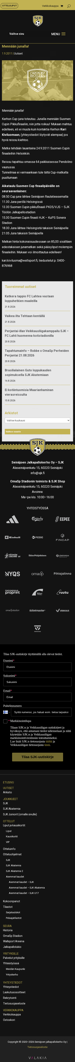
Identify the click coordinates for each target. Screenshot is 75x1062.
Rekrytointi (9, 997)
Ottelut (9, 821)
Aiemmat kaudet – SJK (21, 882)
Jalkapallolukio (12, 946)
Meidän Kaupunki (15, 969)
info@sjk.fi (38, 473)
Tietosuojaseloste (14, 1003)
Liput (9, 831)
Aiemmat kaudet (15, 876)
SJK (5, 803)
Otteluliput (9, 5)
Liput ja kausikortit (14, 825)
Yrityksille (11, 953)
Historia (7, 930)
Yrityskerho (12, 974)
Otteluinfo (9, 848)
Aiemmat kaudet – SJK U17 (24, 893)
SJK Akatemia (11, 808)
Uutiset (18, 53)
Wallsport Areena (13, 941)
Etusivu (8, 782)
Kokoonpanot (11, 901)
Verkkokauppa (50, 6)
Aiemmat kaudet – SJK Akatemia (27, 887)
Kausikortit (12, 836)
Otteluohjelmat (12, 854)
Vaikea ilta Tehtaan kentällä (25, 316)
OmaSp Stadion (12, 935)
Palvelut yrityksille (14, 957)
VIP (7, 842)
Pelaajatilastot (14, 918)
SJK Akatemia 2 (14, 871)
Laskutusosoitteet (14, 992)
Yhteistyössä (11, 963)
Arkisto (7, 792)
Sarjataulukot (13, 912)
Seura (7, 926)
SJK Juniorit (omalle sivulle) (20, 814)
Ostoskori (9, 1019)
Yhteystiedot (12, 982)
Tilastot (7, 906)
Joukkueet (10, 799)
